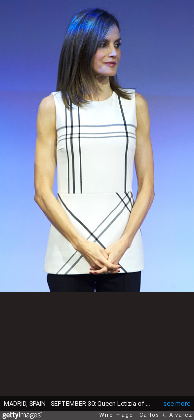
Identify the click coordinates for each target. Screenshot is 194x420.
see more (176, 403)
